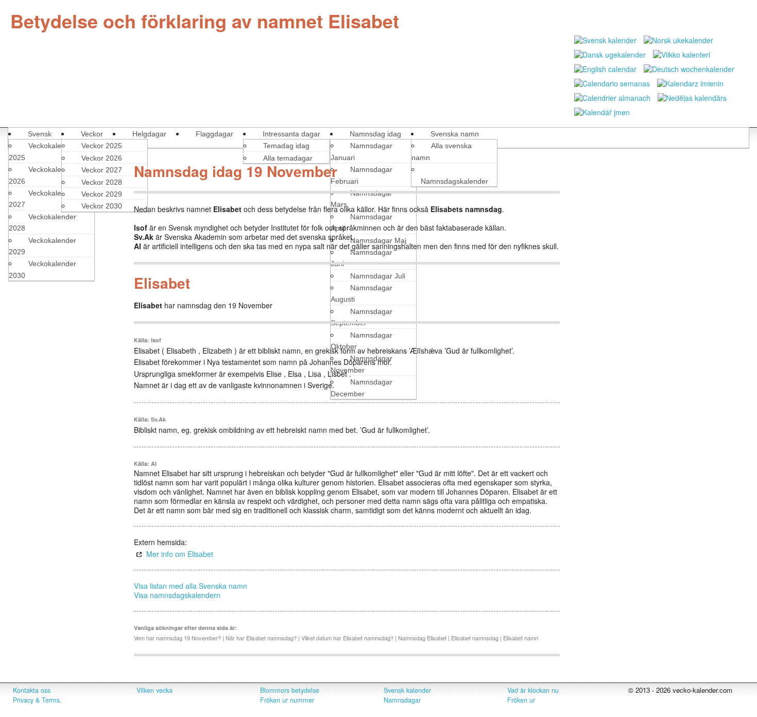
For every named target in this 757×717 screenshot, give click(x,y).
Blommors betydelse (289, 690)
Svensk (39, 134)
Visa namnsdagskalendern (177, 595)
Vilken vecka (154, 690)
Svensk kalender (407, 690)
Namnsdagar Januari (361, 151)
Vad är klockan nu (533, 690)
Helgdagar (149, 134)
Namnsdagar (402, 700)
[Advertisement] (63, 313)
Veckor (92, 134)
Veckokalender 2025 (42, 151)
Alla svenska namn (441, 151)
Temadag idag (286, 146)
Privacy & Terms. (37, 700)
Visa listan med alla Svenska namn (190, 586)
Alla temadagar (288, 158)
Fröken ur (521, 700)
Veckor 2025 (101, 146)
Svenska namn (455, 134)
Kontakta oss (31, 690)
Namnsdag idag (375, 134)
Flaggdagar (214, 134)
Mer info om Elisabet (179, 554)
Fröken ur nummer (287, 700)
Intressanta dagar (291, 134)
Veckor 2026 (101, 158)
